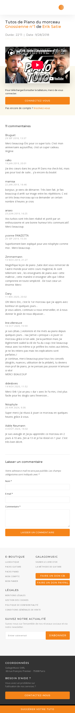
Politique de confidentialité (21, 605)
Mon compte (12, 576)
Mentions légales (15, 595)
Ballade (33, 38)
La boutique (12, 562)
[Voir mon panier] (61, 7)
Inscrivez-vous (42, 108)
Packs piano (12, 571)
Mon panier (11, 581)
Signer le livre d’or (46, 562)
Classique (43, 38)
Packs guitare (13, 566)
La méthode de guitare (49, 566)
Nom (8, 481)
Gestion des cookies (17, 600)
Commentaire (13, 506)
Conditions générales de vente (23, 609)
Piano (24, 38)
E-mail (9, 493)
